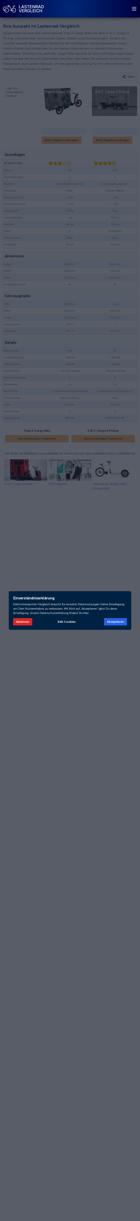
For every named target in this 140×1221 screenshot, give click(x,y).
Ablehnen (22, 621)
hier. (86, 613)
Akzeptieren (115, 621)
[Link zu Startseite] (23, 8)
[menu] (134, 8)
